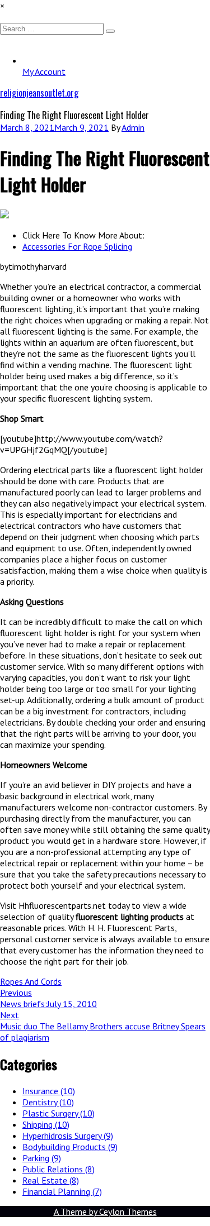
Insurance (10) (48, 1090)
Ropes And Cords (31, 981)
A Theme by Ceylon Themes (105, 1211)
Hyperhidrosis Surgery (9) (67, 1135)
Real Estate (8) (50, 1180)
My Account (44, 71)
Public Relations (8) (58, 1169)
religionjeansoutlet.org (39, 92)
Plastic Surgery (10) (58, 1113)
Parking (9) (41, 1157)
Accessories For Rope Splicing (77, 246)
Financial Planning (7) (62, 1191)
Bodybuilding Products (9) (70, 1146)
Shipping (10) (45, 1124)
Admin (133, 127)
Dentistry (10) (48, 1102)
